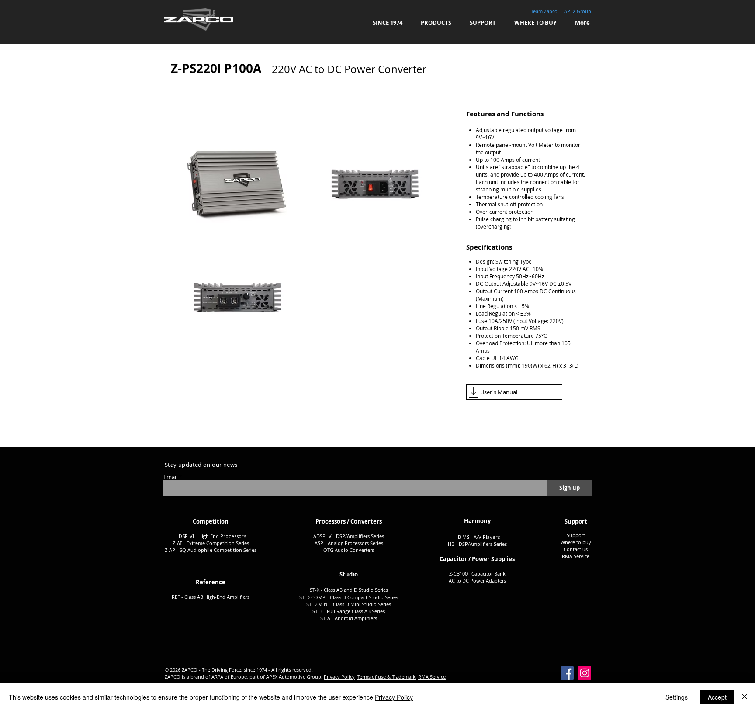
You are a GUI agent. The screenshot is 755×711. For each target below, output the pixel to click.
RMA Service (432, 676)
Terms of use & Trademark (386, 676)
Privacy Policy (339, 676)
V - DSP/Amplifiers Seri (354, 536)
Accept (717, 697)
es (381, 536)
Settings (676, 697)
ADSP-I (321, 536)
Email (170, 477)
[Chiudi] (744, 697)
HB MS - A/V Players (477, 537)
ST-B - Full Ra (327, 611)
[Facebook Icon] (567, 673)
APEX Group (577, 11)
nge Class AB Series (363, 611)
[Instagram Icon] (584, 673)
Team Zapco (544, 11)
